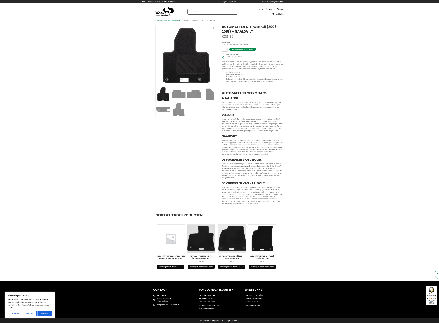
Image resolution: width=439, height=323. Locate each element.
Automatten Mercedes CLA (209, 305)
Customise (15, 313)
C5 (179, 20)
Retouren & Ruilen (251, 302)
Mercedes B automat (207, 298)
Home (260, 9)
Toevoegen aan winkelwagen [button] (171, 267)
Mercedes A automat (207, 295)
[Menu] (435, 287)
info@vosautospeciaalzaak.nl (168, 305)
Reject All (29, 313)
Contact (269, 9)
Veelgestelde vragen (252, 305)
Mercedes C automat (207, 302)
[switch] (431, 303)
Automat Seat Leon (206, 309)
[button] (284, 9)
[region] (30, 305)
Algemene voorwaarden (254, 295)
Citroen (174, 20)
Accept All (45, 313)
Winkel (280, 9)
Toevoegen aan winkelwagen (242, 49)
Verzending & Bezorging (253, 298)
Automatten (165, 20)
